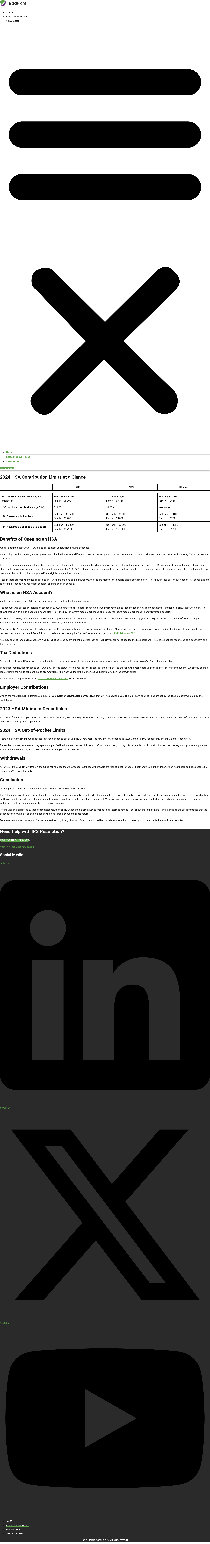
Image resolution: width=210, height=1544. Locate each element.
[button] (105, 236)
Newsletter (12, 21)
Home (9, 12)
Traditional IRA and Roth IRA (53, 678)
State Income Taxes (18, 16)
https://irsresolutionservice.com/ (18, 846)
